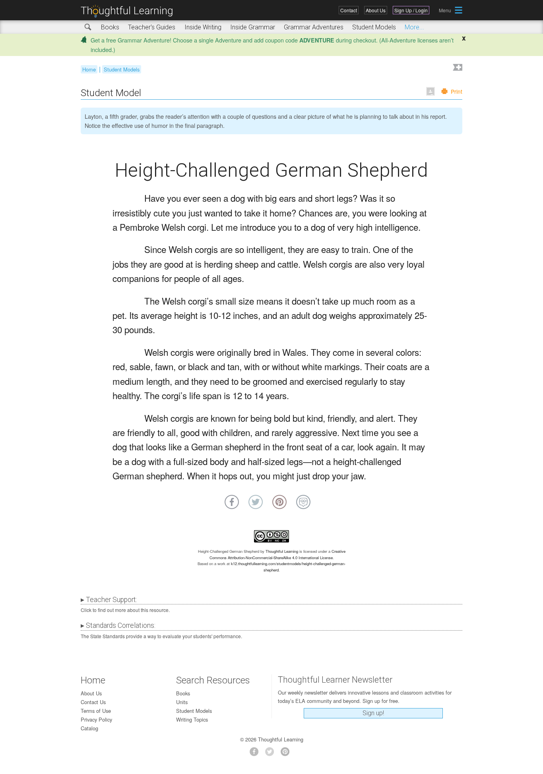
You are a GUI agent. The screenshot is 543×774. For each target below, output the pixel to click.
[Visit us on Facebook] (256, 754)
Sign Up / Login (411, 10)
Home (89, 69)
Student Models (374, 27)
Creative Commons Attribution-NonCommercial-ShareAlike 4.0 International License (277, 554)
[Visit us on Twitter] (272, 754)
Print (456, 91)
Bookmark (456, 68)
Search (88, 27)
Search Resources (213, 680)
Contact (348, 10)
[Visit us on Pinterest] (287, 754)
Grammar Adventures (313, 27)
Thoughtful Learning (282, 551)
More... (414, 27)
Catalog (89, 728)
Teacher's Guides (151, 27)
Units (182, 702)
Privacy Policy (96, 719)
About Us (376, 10)
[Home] (129, 11)
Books (110, 27)
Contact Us (93, 702)
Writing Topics (192, 719)
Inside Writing (202, 27)
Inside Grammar (252, 27)
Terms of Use (96, 710)
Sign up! (373, 713)
